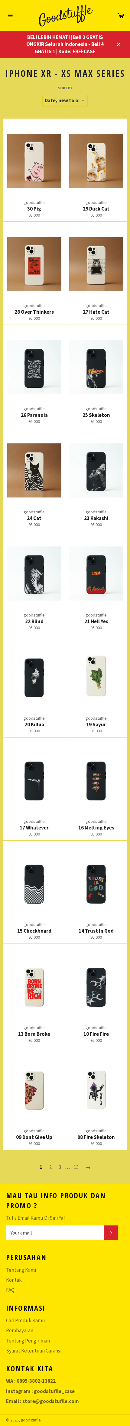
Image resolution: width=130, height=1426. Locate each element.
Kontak (14, 1280)
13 (76, 1167)
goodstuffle (31, 1420)
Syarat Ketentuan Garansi (33, 1350)
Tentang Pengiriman (28, 1340)
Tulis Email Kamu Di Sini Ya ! (36, 1218)
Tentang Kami (21, 1270)
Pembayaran (19, 1330)
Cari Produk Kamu (25, 1320)
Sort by (65, 88)
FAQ (10, 1290)
